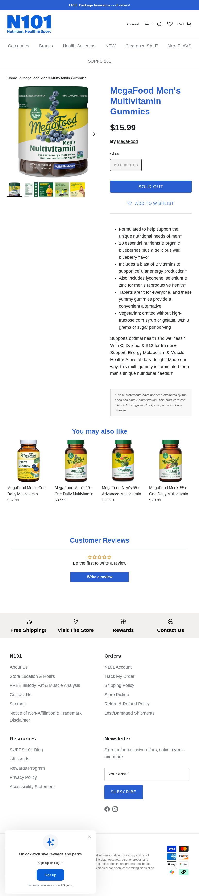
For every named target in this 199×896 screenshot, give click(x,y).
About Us (19, 667)
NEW (110, 45)
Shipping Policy (119, 685)
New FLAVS (179, 45)
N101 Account (118, 667)
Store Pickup (116, 694)
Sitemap (18, 703)
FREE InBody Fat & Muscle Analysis (45, 685)
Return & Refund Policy (127, 703)
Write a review (99, 577)
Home (12, 78)
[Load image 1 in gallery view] (53, 131)
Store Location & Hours (32, 676)
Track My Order (119, 676)
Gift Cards (19, 759)
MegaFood (127, 141)
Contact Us (20, 694)
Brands (46, 45)
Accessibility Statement (32, 786)
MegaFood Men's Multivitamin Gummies (54, 78)
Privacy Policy (23, 777)
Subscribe (124, 792)
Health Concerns (79, 45)
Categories (18, 45)
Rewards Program (27, 768)
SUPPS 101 (99, 61)
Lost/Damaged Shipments (129, 713)
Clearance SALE (141, 45)
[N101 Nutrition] (29, 24)
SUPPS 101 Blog (26, 749)
